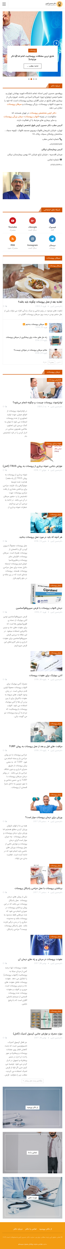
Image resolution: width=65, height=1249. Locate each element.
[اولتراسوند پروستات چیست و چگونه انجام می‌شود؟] (46, 388)
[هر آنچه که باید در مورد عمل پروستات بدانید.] (46, 523)
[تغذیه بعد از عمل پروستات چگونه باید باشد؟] (32, 281)
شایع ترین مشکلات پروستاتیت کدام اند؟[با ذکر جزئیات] (32, 58)
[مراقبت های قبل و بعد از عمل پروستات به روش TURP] (46, 732)
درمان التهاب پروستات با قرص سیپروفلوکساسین (39, 608)
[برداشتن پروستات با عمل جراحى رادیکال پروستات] (46, 874)
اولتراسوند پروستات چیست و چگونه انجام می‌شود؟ (37, 402)
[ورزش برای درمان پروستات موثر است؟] (46, 803)
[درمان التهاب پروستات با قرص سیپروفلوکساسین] (46, 594)
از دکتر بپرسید (45, 1229)
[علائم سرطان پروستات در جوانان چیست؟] (55, 353)
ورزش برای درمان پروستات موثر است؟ (43, 817)
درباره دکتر (18, 1229)
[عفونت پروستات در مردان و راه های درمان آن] (46, 945)
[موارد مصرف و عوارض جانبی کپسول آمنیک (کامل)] (46, 1019)
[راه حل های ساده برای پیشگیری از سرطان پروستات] (55, 341)
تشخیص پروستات (54, 380)
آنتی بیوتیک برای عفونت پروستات (45, 675)
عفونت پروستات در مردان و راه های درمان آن (40, 959)
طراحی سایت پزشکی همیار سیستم (30, 1244)
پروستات (32, 50)
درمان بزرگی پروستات (13, 116)
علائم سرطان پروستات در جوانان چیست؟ (30, 350)
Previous (9, 43)
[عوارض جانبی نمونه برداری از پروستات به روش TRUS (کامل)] (46, 452)
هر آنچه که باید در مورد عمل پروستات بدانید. (40, 537)
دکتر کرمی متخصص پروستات (43, 113)
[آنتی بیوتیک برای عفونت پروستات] (46, 661)
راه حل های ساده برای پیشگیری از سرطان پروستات (26, 337)
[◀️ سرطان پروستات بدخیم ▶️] (55, 328)
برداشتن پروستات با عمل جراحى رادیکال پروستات (38, 888)
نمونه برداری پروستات (53, 443)
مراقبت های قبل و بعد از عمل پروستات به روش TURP (35, 746)
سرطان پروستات (14, 104)
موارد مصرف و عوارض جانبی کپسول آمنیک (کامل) (37, 1034)
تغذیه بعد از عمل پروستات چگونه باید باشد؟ (40, 302)
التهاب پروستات (31, 116)
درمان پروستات (55, 514)
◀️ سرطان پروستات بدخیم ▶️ (35, 324)
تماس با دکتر (31, 1229)
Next (56, 43)
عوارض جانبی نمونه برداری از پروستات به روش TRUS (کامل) (32, 466)
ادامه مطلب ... (32, 66)
